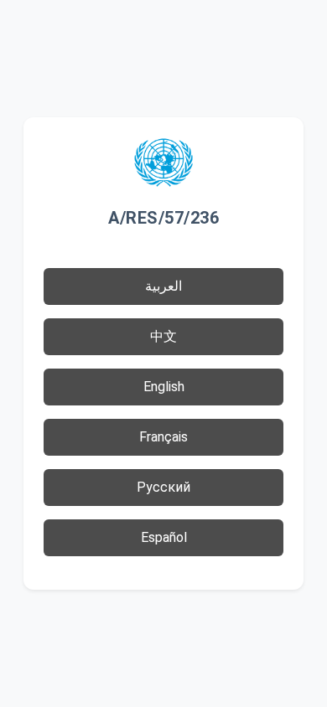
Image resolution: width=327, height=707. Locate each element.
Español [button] (164, 537)
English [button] (163, 387)
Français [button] (163, 437)
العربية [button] (163, 286)
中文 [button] (163, 336)
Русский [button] (163, 487)
